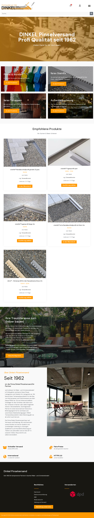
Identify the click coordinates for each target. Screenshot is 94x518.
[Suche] (91, 13)
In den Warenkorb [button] (25, 186)
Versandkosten (26, 178)
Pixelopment (55, 515)
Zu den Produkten (11, 83)
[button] (89, 6)
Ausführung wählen (69, 185)
